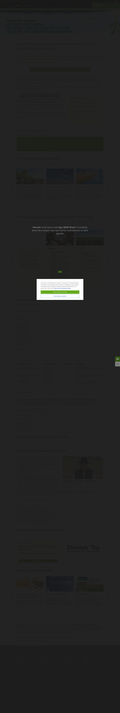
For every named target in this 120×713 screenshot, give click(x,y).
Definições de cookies (60, 296)
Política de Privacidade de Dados (62, 288)
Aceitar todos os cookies (60, 292)
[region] (60, 289)
